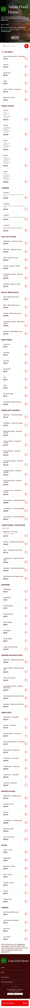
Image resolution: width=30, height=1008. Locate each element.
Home (2, 967)
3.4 (3, 24)
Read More (4, 20)
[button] (15, 57)
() (22, 27)
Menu (2, 972)
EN (13, 37)
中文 (16, 37)
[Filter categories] (26, 46)
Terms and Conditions (7, 982)
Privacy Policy (5, 977)
